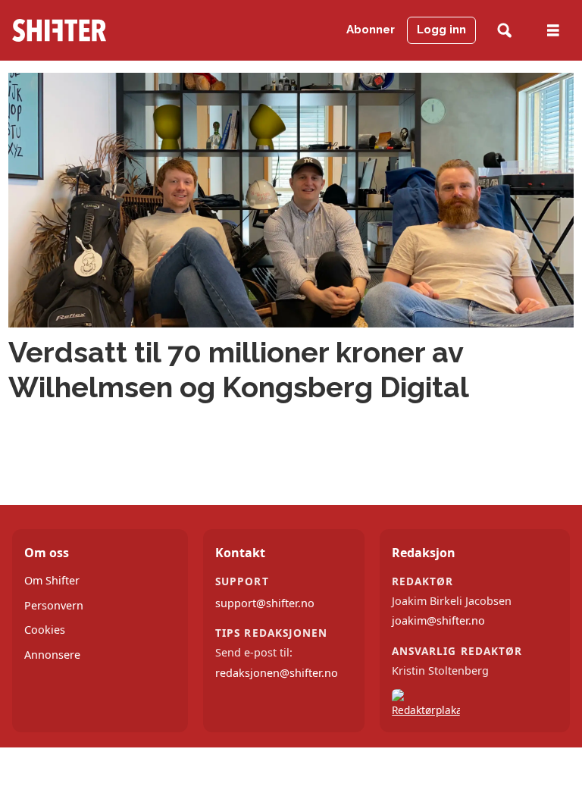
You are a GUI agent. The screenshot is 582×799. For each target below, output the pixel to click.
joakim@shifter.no (438, 620)
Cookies (44, 629)
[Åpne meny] (553, 30)
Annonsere (52, 654)
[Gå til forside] (88, 30)
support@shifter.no (264, 603)
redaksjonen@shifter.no (276, 673)
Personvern (53, 605)
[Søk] (504, 31)
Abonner (370, 29)
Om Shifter (52, 580)
